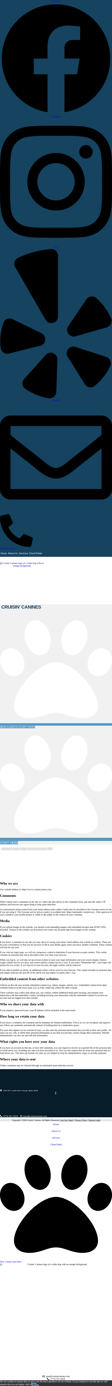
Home (4, 553)
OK (34, 1384)
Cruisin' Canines (21, 607)
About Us (13, 553)
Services (23, 553)
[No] (37, 1385)
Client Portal (35, 553)
